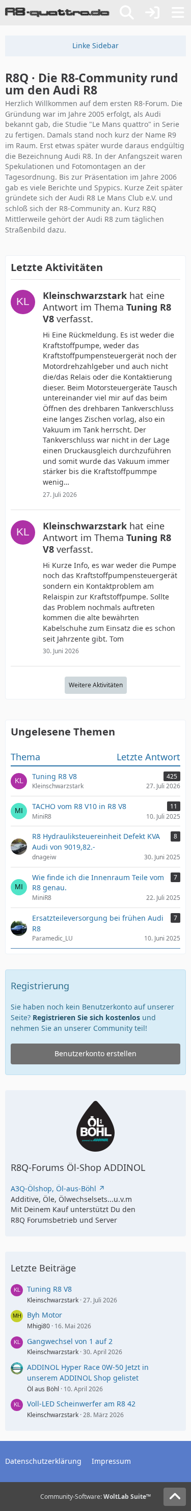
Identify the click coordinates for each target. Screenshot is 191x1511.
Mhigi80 (38, 1326)
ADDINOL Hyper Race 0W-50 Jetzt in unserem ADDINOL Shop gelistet (88, 1372)
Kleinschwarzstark (52, 1300)
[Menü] (178, 13)
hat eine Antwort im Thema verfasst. (107, 307)
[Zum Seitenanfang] (174, 1497)
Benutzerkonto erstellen (95, 1053)
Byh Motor (44, 1315)
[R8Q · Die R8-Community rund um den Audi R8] (57, 13)
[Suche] (127, 13)
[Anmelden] (152, 12)
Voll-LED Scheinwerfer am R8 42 (81, 1403)
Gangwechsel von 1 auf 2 (70, 1341)
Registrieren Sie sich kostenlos (86, 1017)
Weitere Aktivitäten (96, 685)
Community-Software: (95, 1496)
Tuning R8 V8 (49, 1289)
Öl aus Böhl (43, 1389)
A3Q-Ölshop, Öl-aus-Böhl (53, 1188)
